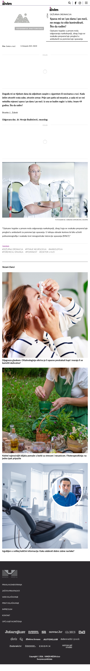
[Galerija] (22, 17)
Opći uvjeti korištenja (12, 621)
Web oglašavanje (10, 597)
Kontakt (6, 615)
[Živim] (7, 3)
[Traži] (69, 2)
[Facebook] (74, 2)
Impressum (7, 609)
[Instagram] (80, 2)
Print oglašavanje (10, 603)
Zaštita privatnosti (11, 591)
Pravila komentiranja (12, 584)
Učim (47, 15)
